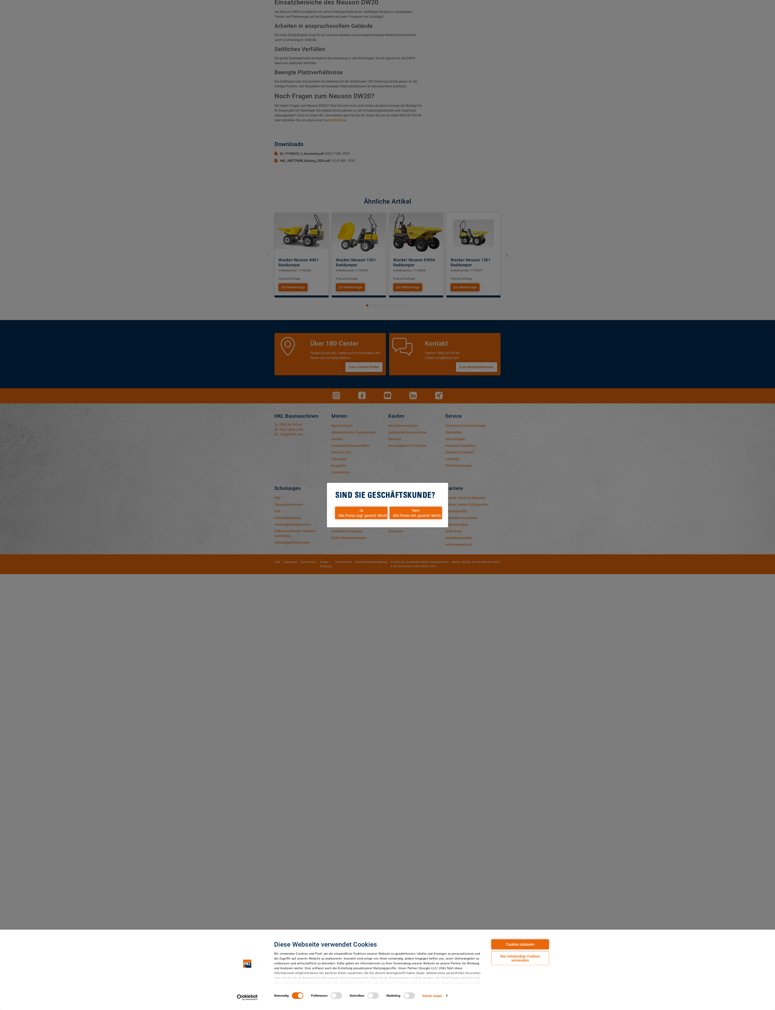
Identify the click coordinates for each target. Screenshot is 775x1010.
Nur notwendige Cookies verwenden (520, 958)
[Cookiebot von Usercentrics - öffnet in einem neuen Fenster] (247, 997)
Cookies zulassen (520, 944)
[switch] (336, 995)
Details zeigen (432, 995)
